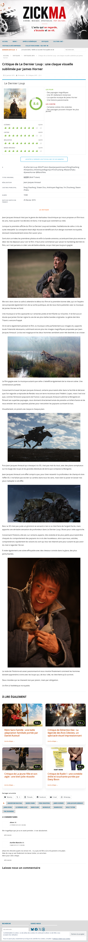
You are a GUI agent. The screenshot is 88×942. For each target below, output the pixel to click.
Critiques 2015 (32, 75)
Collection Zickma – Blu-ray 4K (36, 46)
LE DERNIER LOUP (21, 807)
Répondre (7, 835)
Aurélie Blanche (16, 843)
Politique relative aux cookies (61, 939)
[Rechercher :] (75, 50)
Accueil (5, 41)
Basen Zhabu (30, 803)
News (15, 41)
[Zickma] (44, 38)
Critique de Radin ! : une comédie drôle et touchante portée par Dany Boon (65, 776)
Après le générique (30, 41)
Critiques (44, 41)
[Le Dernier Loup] (15, 103)
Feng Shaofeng (44, 803)
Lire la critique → (9, 741)
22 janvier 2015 (10, 75)
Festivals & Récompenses (11, 46)
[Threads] (43, 929)
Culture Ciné (58, 41)
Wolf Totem (70, 807)
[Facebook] (36, 929)
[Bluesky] (32, 929)
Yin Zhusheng (9, 811)
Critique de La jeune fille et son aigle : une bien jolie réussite (20, 775)
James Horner (59, 803)
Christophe (21, 75)
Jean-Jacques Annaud (75, 803)
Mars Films (35, 807)
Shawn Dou (58, 807)
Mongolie (46, 807)
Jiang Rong (8, 807)
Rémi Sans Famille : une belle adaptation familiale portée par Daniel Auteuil (21, 732)
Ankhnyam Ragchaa (15, 803)
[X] (40, 929)
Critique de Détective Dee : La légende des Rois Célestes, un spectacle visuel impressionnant (65, 732)
